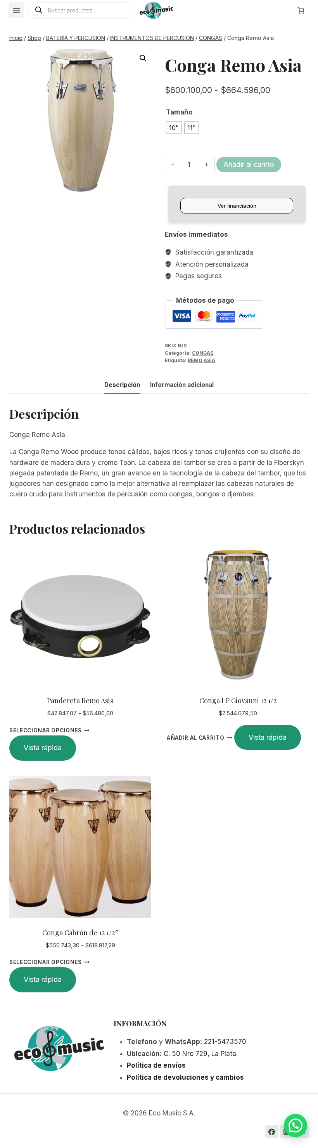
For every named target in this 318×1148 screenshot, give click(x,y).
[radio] (173, 128)
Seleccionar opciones (45, 730)
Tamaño (179, 112)
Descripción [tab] (122, 384)
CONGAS (202, 353)
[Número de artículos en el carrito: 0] (301, 10)
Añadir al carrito (248, 164)
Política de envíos (156, 1065)
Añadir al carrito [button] (196, 738)
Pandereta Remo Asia (80, 700)
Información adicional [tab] (182, 384)
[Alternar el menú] (16, 10)
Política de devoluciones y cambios (185, 1077)
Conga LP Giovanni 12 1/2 (238, 700)
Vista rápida (43, 748)
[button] (143, 58)
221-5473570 (225, 1042)
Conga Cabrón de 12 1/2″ (80, 932)
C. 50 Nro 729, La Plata (200, 1054)
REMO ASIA (201, 360)
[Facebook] (271, 1131)
